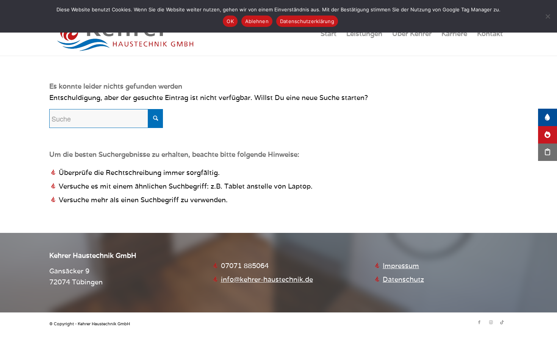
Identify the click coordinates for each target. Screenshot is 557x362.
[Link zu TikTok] (502, 322)
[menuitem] (328, 34)
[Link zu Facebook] (479, 322)
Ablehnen (257, 21)
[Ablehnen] (547, 16)
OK (230, 21)
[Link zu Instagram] (490, 322)
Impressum (401, 265)
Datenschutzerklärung (307, 21)
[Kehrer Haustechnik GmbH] (125, 34)
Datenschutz (403, 279)
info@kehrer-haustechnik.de (267, 279)
